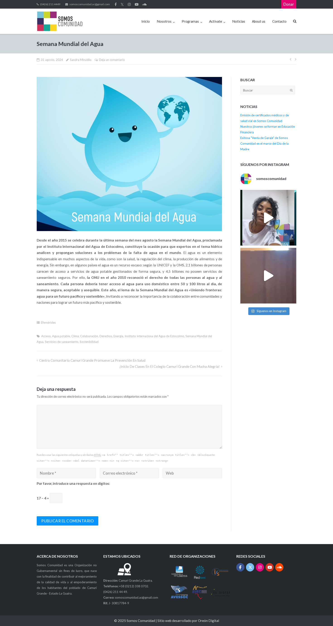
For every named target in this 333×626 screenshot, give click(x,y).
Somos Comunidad (141, 621)
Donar (288, 4)
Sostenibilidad (89, 342)
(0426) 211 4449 (50, 4)
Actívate (215, 21)
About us (258, 21)
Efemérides (48, 322)
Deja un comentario (112, 60)
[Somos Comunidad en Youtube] (269, 567)
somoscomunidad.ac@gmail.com (89, 4)
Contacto (279, 21)
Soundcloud (144, 4)
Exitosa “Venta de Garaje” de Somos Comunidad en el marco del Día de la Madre (264, 143)
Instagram (129, 4)
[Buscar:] (267, 90)
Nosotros (164, 21)
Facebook (116, 4)
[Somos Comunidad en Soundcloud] (279, 567)
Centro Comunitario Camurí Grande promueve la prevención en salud (92, 360)
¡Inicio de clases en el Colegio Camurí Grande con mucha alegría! (169, 366)
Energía (118, 336)
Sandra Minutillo (81, 60)
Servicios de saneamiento (61, 342)
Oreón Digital (208, 621)
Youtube (136, 4)
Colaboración (89, 336)
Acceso (46, 336)
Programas (190, 21)
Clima (75, 336)
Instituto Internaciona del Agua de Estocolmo (154, 336)
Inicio (145, 21)
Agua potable (61, 336)
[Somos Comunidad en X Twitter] (250, 567)
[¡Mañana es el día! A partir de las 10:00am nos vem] (268, 218)
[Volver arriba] (321, 614)
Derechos (105, 336)
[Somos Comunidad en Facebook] (240, 567)
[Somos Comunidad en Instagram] (260, 567)
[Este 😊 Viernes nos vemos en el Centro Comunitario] (268, 275)
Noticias (238, 21)
